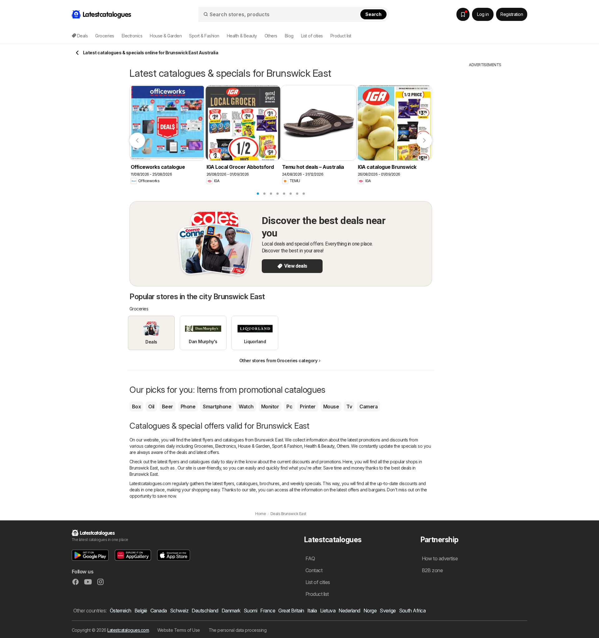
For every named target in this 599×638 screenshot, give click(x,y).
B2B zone (432, 570)
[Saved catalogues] (463, 14)
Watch (246, 406)
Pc (289, 406)
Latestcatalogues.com (128, 630)
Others (343, 446)
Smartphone (217, 406)
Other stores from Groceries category (278, 360)
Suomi (250, 610)
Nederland (349, 610)
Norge (370, 610)
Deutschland (205, 610)
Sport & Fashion (287, 446)
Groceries (203, 446)
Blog (289, 35)
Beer (167, 406)
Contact (313, 570)
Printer (307, 406)
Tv (349, 406)
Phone (188, 406)
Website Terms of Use (178, 630)
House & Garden (254, 446)
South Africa (412, 610)
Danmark (231, 610)
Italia (312, 610)
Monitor (270, 406)
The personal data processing (238, 630)
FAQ (310, 558)
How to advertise (440, 558)
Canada (158, 610)
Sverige (388, 610)
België (140, 610)
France (267, 610)
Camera (368, 406)
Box (136, 406)
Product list (340, 35)
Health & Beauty (319, 446)
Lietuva (327, 610)
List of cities (312, 35)
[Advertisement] (485, 161)
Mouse (331, 406)
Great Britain (291, 610)
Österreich (120, 610)
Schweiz (179, 610)
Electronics (225, 446)
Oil (151, 406)
